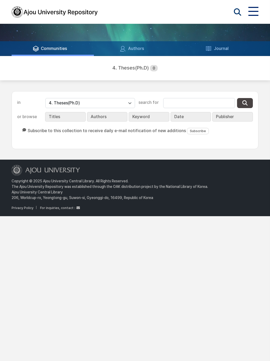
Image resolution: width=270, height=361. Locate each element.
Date (179, 116)
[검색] (245, 103)
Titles (54, 116)
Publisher (225, 116)
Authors (99, 116)
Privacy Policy (22, 208)
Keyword (141, 116)
